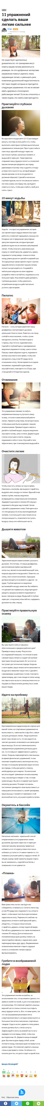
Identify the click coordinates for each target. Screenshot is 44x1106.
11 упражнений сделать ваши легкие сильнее (16, 19)
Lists (4, 10)
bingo (10, 29)
